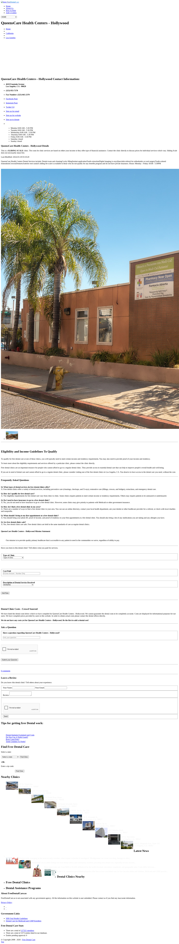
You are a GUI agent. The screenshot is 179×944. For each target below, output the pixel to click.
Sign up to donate (12, 119)
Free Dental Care (28, 940)
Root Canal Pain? (12, 739)
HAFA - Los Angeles (103, 822)
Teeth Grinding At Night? (16, 742)
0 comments (5, 671)
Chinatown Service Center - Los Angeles (137, 835)
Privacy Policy (6, 902)
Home (8, 6)
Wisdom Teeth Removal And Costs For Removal (39, 856)
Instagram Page (12, 103)
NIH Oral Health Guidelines (17, 918)
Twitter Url (10, 107)
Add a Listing (11, 13)
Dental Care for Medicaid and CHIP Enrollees (23, 921)
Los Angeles (10, 38)
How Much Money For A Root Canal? (60, 865)
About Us (9, 8)
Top (2, 942)
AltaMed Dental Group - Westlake (84, 808)
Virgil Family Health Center (30, 782)
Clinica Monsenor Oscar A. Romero (72, 802)
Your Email (39, 688)
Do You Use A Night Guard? (17, 737)
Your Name (7, 688)
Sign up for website (13, 115)
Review (6, 695)
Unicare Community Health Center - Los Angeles (103, 815)
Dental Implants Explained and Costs (20, 735)
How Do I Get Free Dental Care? (45, 860)
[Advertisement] (89, 58)
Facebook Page (12, 99)
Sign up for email (12, 111)
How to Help (11, 11)
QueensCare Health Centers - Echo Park (61, 795)
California (10, 33)
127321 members (27, 930)
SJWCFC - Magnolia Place (145, 841)
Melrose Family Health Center (43, 789)
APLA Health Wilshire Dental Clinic (123, 828)
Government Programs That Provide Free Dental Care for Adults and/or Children (91, 869)
